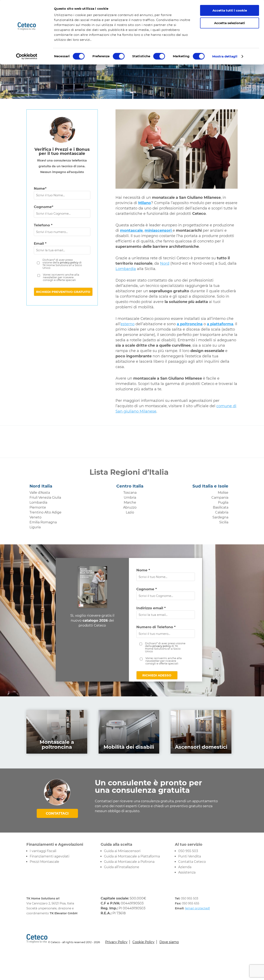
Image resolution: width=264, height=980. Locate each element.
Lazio (130, 512)
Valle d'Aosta (39, 493)
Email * (40, 243)
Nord (164, 263)
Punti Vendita (189, 856)
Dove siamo (169, 942)
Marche (130, 502)
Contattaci (57, 813)
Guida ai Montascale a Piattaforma (132, 856)
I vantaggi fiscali (43, 851)
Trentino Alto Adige (45, 512)
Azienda (184, 867)
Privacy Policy (116, 942)
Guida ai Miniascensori (122, 851)
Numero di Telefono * (156, 627)
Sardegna (220, 517)
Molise (223, 493)
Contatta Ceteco (192, 862)
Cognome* (43, 207)
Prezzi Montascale (44, 862)
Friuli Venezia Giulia (45, 497)
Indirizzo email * (151, 608)
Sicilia (223, 522)
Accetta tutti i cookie (229, 10)
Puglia (223, 502)
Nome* (40, 188)
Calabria (221, 512)
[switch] (119, 56)
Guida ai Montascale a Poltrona (129, 862)
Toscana (130, 493)
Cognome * (146, 589)
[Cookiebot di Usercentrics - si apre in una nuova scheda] (27, 56)
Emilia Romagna (43, 522)
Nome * (143, 570)
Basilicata (220, 507)
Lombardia (126, 269)
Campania (219, 497)
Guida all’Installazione (121, 867)
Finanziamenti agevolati (49, 856)
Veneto (35, 517)
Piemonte (37, 507)
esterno (127, 324)
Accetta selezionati (229, 23)
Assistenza (187, 872)
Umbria (130, 497)
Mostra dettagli (225, 56)
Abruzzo (130, 507)
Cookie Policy (143, 942)
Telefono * (43, 225)
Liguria (35, 527)
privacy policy (69, 262)
